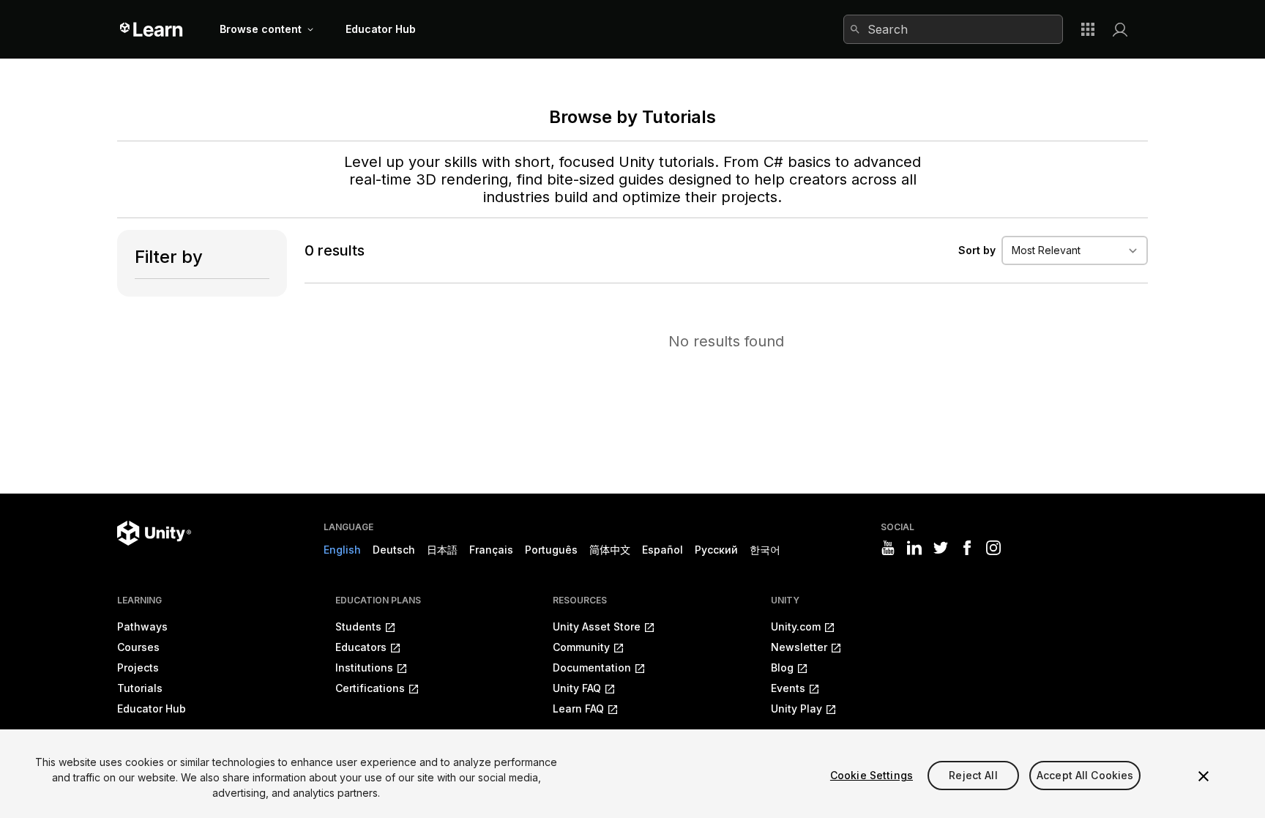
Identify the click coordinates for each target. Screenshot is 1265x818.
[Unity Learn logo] (152, 29)
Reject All (973, 775)
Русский (716, 549)
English (342, 549)
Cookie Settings (871, 775)
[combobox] (953, 29)
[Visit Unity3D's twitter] (940, 547)
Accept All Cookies (1085, 775)
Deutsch (394, 549)
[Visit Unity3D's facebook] (967, 547)
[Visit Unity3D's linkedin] (914, 547)
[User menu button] (1120, 29)
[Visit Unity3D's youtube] (888, 547)
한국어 (765, 549)
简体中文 (609, 549)
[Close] (1203, 776)
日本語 (442, 549)
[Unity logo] (154, 533)
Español (662, 549)
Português (551, 549)
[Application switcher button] (1088, 29)
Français (491, 549)
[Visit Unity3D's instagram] (993, 547)
